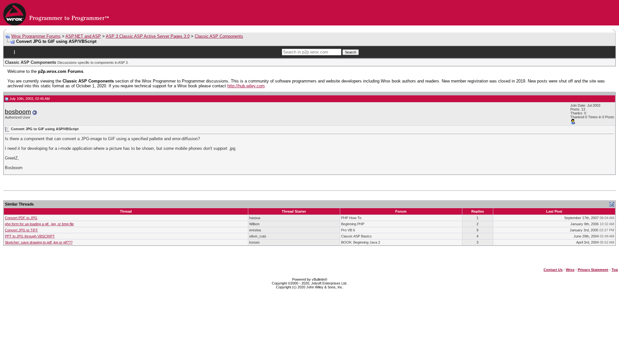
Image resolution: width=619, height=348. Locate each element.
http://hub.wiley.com (246, 85)
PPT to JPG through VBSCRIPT (30, 236)
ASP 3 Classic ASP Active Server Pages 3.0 (148, 36)
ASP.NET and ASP (83, 36)
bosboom (18, 111)
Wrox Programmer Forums (36, 36)
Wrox (570, 270)
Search (350, 52)
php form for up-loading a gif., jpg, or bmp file (39, 224)
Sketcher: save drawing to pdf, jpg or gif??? (39, 242)
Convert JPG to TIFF (21, 230)
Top (615, 270)
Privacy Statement (593, 270)
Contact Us (553, 270)
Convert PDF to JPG (21, 218)
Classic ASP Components (219, 36)
